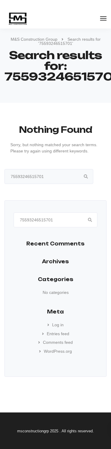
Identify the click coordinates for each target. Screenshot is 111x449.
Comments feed (58, 342)
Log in (58, 324)
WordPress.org (58, 351)
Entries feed (58, 333)
